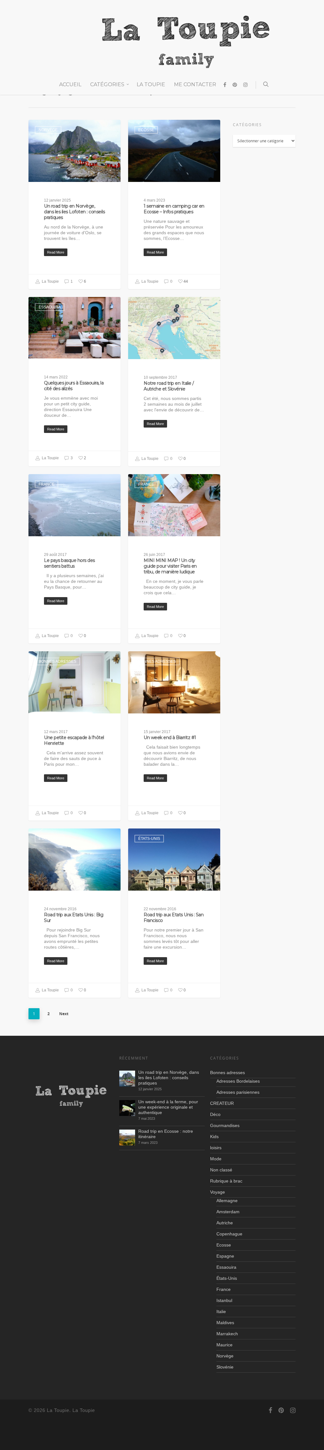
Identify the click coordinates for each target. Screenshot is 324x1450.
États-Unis (49, 838)
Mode (215, 1158)
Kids (214, 1136)
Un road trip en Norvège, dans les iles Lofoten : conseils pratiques (168, 1078)
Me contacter (195, 84)
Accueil (70, 84)
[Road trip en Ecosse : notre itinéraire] (127, 1137)
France (46, 484)
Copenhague (229, 1233)
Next (63, 1013)
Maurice (224, 1344)
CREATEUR (222, 1103)
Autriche (224, 1222)
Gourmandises (225, 1125)
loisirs (215, 1147)
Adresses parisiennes (237, 1092)
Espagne (225, 1256)
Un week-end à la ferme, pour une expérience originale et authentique (168, 1107)
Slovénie (225, 1366)
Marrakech (227, 1333)
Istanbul (224, 1300)
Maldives (225, 1322)
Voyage (217, 1192)
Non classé (221, 1169)
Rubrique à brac (226, 1180)
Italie (143, 307)
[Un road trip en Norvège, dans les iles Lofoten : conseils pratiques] (127, 1078)
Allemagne (227, 1200)
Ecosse (146, 130)
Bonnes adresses (57, 661)
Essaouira (50, 307)
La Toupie (151, 84)
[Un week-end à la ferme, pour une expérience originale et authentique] (127, 1108)
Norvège (48, 130)
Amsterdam (228, 1211)
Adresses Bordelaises (238, 1081)
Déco (215, 1114)
